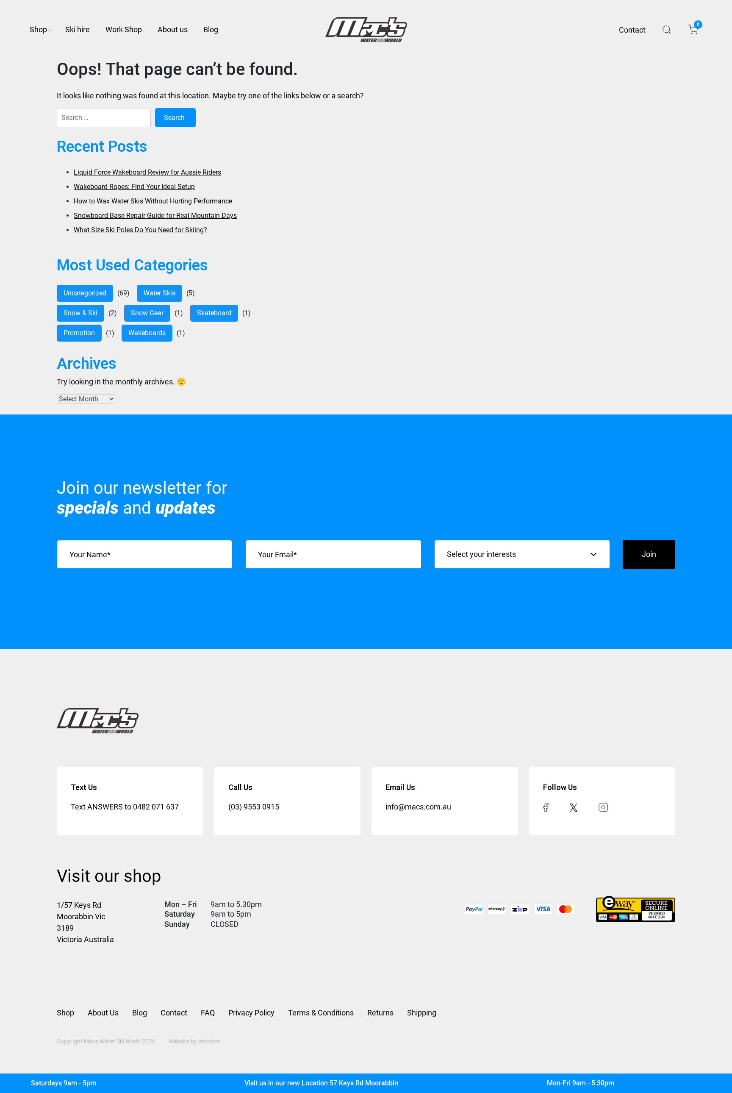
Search (667, 29)
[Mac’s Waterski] (366, 29)
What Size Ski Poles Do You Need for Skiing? (140, 230)
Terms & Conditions (321, 1012)
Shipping (421, 1012)
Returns (380, 1012)
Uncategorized (85, 293)
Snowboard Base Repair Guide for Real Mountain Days (155, 215)
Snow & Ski (80, 313)
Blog (210, 29)
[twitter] (573, 806)
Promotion (79, 333)
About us (173, 29)
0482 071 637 (156, 806)
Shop (38, 29)
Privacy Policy (251, 1012)
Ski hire (77, 29)
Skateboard (214, 313)
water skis (159, 293)
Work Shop (123, 29)
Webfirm (209, 1041)
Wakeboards (147, 333)
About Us (103, 1012)
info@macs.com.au (418, 806)
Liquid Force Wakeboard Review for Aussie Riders (147, 172)
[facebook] (546, 806)
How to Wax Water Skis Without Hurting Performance (153, 201)
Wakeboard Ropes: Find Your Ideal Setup (134, 187)
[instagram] (603, 806)
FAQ (208, 1012)
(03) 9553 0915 (253, 806)
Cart (697, 26)
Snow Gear (147, 313)
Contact (632, 29)
